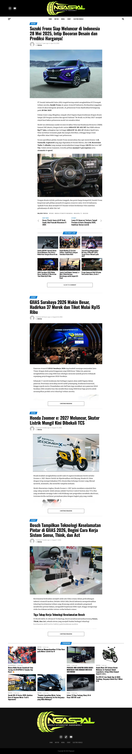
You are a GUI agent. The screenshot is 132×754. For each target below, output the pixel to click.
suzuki (86, 213)
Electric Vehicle (78, 19)
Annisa (39, 45)
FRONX (52, 213)
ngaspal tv (78, 213)
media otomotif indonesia (64, 213)
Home (50, 19)
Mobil (63, 19)
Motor (57, 19)
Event (69, 19)
